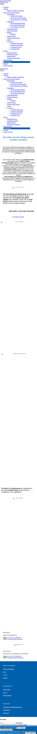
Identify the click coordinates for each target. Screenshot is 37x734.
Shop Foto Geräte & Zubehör (12, 12)
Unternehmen (7, 62)
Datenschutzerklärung (6, 729)
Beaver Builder (23, 724)
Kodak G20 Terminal (16, 16)
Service (6, 51)
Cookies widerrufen (30, 733)
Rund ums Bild (8, 60)
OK (18, 728)
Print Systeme (6, 689)
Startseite (6, 7)
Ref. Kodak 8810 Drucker (18, 23)
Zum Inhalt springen (5, 0)
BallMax (9, 32)
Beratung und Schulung (13, 58)
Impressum (6, 713)
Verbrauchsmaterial (12, 29)
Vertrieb (6, 9)
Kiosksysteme (11, 14)
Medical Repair (11, 56)
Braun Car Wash (8, 65)
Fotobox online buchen (13, 38)
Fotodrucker (10, 21)
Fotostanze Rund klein (17, 45)
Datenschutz (6, 710)
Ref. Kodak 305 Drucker (17, 27)
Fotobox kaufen (11, 36)
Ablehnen (22, 728)
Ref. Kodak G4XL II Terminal (19, 19)
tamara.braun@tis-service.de (15, 657)
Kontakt (6, 63)
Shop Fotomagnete (12, 30)
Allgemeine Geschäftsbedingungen (12, 707)
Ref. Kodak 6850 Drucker (18, 25)
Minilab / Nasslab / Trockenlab (15, 10)
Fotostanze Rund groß (17, 43)
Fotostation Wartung (12, 54)
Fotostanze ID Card (16, 47)
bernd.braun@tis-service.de (15, 639)
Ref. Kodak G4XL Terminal (18, 18)
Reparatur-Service (12, 52)
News (4, 672)
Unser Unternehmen (8, 669)
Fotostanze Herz (15, 49)
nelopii (9, 40)
